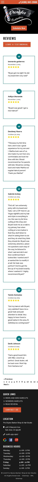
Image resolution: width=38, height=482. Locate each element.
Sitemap (25, 475)
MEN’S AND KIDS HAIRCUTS (16, 398)
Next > (6, 384)
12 (34, 382)
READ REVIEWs (11, 404)
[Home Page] (19, 16)
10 (28, 382)
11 (31, 382)
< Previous (8, 379)
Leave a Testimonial (17, 44)
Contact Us (12, 410)
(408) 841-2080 (29, 2)
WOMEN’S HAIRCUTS (14, 401)
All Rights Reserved (12, 475)
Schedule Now (19, 28)
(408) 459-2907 (11, 434)
